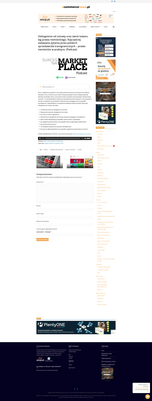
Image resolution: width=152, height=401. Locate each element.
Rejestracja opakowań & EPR (106, 216)
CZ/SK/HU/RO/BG (102, 178)
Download (60, 141)
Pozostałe (100, 149)
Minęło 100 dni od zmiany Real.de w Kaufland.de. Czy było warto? (80, 166)
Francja (99, 196)
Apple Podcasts (49, 143)
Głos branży (82, 26)
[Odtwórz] (40, 138)
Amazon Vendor (102, 244)
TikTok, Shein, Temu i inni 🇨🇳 (106, 146)
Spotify (57, 143)
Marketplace (44, 26)
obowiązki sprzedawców (56, 149)
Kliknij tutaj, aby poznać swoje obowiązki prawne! (47, 370)
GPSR (99, 219)
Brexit (99, 256)
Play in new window (49, 141)
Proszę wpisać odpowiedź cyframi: (46, 229)
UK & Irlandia (101, 190)
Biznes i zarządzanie (103, 235)
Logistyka (100, 247)
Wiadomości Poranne (103, 187)
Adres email (40, 214)
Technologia (101, 250)
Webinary (100, 298)
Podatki (99, 208)
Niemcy (46, 149)
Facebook (71, 356)
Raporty (99, 290)
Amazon (99, 134)
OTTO (99, 143)
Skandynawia (101, 184)
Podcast (99, 301)
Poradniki (72, 26)
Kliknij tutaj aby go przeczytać (82, 134)
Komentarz (40, 182)
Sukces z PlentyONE (103, 241)
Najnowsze (100, 155)
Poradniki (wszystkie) (103, 267)
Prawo (99, 205)
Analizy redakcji (102, 282)
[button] (49, 27)
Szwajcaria (100, 173)
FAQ (98, 253)
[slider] (88, 138)
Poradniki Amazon (103, 270)
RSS (62, 143)
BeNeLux (100, 176)
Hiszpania (100, 181)
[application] (65, 138)
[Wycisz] (85, 138)
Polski (105, 26)
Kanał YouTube (101, 304)
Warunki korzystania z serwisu (109, 361)
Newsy (54, 26)
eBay (98, 137)
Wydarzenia (101, 296)
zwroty (79, 149)
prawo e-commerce (70, 149)
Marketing (100, 238)
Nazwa (38, 206)
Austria (99, 170)
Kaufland (100, 140)
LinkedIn (70, 358)
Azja (98, 167)
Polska (99, 161)
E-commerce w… (102, 202)
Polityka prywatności (106, 358)
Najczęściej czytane (103, 158)
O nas (103, 350)
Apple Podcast (72, 367)
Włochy (99, 193)
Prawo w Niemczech (103, 232)
